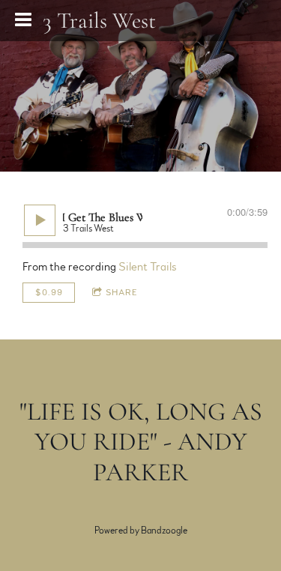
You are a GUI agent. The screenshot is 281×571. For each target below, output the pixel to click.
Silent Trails (147, 267)
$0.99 (49, 292)
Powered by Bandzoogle (140, 530)
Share (122, 292)
